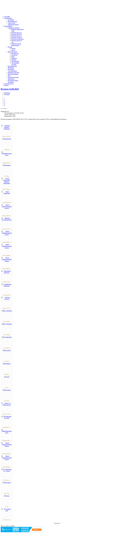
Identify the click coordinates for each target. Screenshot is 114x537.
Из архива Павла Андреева (13, 81)
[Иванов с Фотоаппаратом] (6, 219)
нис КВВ (7, 16)
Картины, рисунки (13, 72)
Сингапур (14, 55)
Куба (12, 56)
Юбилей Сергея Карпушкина (16, 44)
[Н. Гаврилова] (6, 337)
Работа (13, 48)
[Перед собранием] (6, 193)
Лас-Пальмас (15, 61)
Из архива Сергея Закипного (13, 78)
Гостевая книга (8, 83)
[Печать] (7, 93)
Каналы (13, 59)
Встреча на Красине (17, 39)
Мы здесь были (12, 51)
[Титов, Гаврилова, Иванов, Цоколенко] (6, 183)
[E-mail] (6, 94)
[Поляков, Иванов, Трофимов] (6, 129)
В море (10, 47)
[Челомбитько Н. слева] (6, 418)
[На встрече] (7, 350)
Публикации (8, 18)
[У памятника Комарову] (6, 286)
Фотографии (8, 26)
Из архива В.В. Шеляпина (12, 66)
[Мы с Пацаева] (7, 310)
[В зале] (6, 377)
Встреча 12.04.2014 (10, 89)
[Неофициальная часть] (6, 155)
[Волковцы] (7, 165)
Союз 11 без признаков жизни (13, 23)
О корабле (11, 19)
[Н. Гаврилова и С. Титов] (6, 471)
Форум (6, 85)
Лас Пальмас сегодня (15, 63)
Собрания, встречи (13, 27)
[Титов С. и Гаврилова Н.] (6, 405)
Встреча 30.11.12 (16, 32)
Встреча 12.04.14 (16, 37)
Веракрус (14, 58)
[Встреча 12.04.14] (6, 299)
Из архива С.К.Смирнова (12, 70)
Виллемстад (15, 53)
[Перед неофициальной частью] (6, 208)
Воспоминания (12, 21)
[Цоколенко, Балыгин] (6, 272)
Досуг (13, 50)
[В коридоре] (6, 139)
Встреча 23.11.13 (16, 35)
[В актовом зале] (6, 510)
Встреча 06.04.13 (16, 34)
